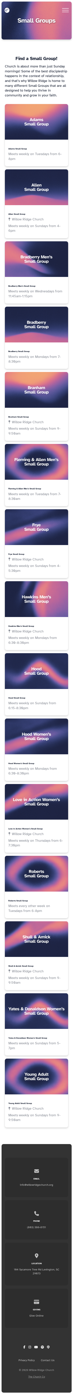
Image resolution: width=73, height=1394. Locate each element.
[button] (65, 10)
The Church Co (36, 1376)
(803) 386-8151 (36, 1227)
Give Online (36, 1315)
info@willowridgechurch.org (36, 1185)
